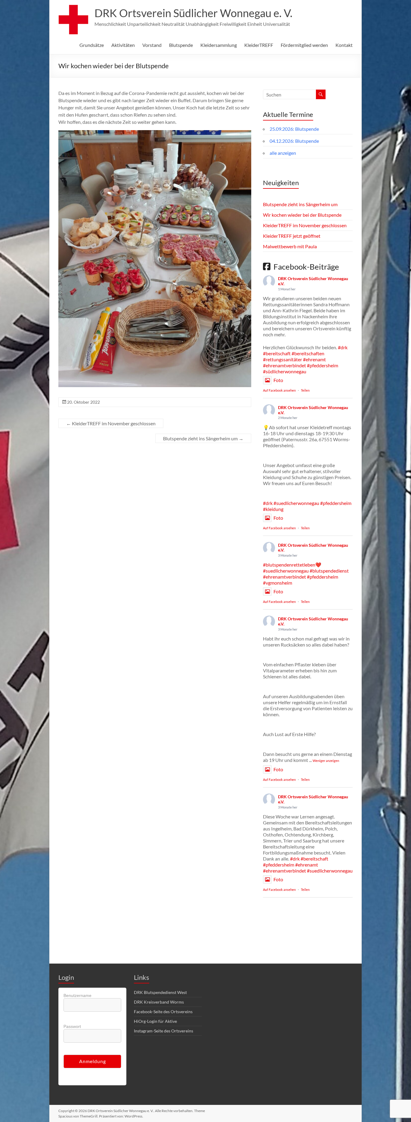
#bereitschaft (277, 353)
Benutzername (77, 995)
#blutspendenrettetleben (289, 564)
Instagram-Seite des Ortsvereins (163, 1030)
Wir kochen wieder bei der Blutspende (302, 215)
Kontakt (344, 45)
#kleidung (273, 509)
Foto (278, 380)
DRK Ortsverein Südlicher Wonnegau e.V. (313, 281)
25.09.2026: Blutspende (294, 129)
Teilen (305, 390)
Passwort (72, 1026)
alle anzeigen (283, 153)
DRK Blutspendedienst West (160, 992)
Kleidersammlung (218, 45)
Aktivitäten (123, 45)
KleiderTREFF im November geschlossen (111, 423)
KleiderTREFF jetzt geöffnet (291, 236)
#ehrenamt (314, 359)
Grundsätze (91, 45)
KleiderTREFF (258, 45)
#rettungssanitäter (282, 359)
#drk (343, 347)
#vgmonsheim (277, 582)
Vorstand (152, 45)
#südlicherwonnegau (284, 371)
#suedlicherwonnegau (296, 503)
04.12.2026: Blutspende (294, 141)
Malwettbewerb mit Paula (290, 246)
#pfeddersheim (322, 365)
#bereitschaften (308, 353)
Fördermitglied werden (304, 45)
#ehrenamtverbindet (284, 365)
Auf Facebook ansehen (279, 390)
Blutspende (181, 45)
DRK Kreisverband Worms (159, 1001)
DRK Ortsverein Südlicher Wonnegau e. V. (193, 13)
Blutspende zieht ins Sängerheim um (203, 438)
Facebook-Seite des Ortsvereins (163, 1011)
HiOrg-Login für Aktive (155, 1021)
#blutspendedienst (329, 570)
